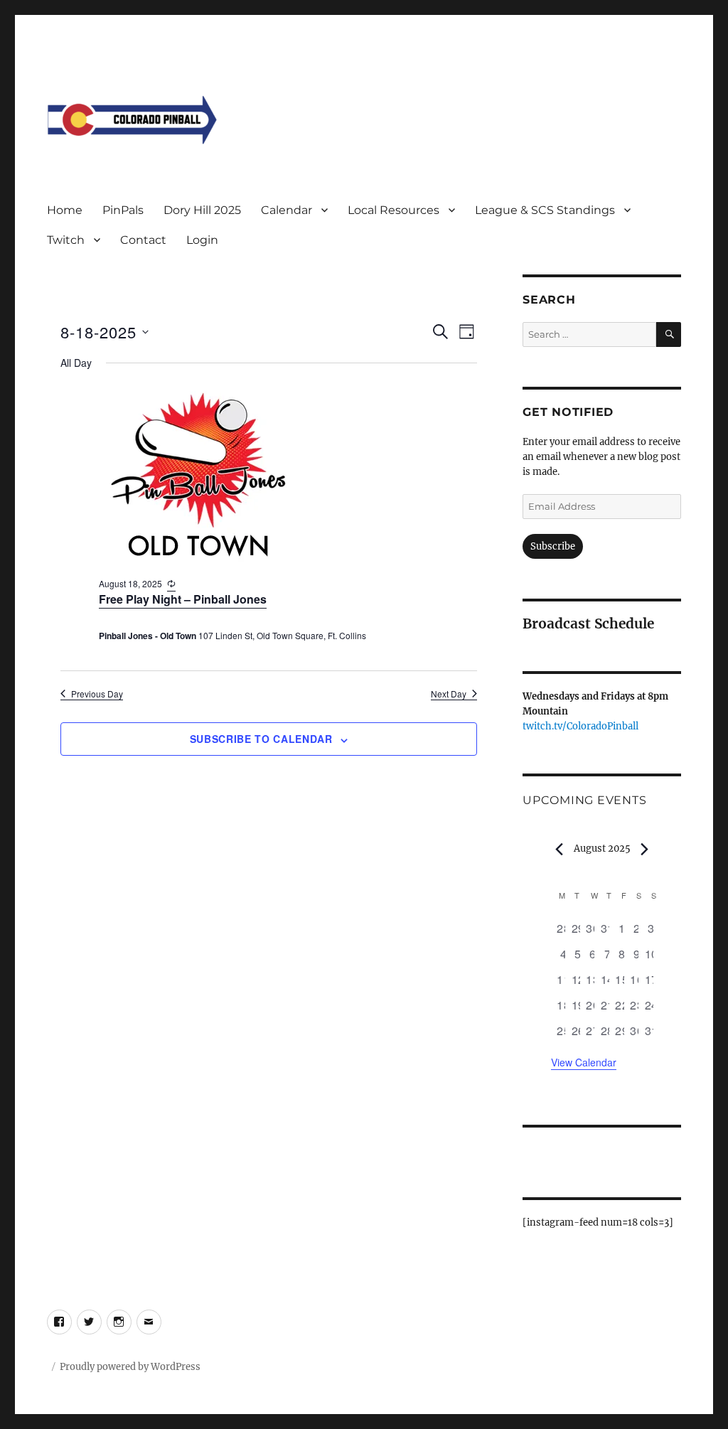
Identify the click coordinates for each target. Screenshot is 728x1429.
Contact (143, 240)
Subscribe (552, 546)
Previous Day (97, 694)
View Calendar (583, 1062)
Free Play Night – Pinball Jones (183, 599)
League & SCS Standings (545, 210)
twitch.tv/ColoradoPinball (580, 726)
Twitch (66, 240)
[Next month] (644, 849)
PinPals (123, 210)
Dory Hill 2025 (202, 210)
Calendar (286, 210)
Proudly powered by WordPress (130, 1367)
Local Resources (393, 210)
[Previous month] (559, 849)
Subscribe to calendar (261, 739)
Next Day (448, 694)
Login (202, 240)
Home (64, 210)
